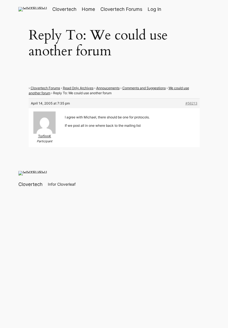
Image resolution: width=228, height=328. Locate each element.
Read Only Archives (78, 88)
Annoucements (108, 88)
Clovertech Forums (45, 88)
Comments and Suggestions (144, 88)
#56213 (191, 103)
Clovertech (64, 9)
